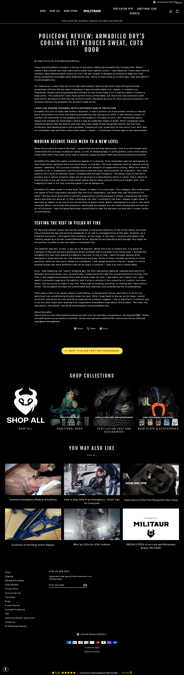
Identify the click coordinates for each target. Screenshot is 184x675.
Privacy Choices (12, 605)
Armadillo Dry (41, 161)
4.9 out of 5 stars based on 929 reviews (99, 672)
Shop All (55, 11)
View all (92, 455)
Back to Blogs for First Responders (93, 351)
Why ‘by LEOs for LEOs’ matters (92, 544)
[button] (6, 669)
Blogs (7, 601)
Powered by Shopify (92, 652)
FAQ (7, 614)
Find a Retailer (12, 584)
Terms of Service (13, 593)
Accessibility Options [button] (15, 609)
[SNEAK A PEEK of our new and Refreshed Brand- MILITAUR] (151, 524)
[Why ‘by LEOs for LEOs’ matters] (92, 524)
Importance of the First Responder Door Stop (151, 499)
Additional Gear (147, 8)
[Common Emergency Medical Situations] (33, 479)
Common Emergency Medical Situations (33, 499)
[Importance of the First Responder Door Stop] (151, 479)
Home (43, 11)
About (8, 572)
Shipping (9, 576)
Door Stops (71, 11)
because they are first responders (87, 192)
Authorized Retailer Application (20, 618)
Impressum (10, 597)
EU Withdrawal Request (16, 626)
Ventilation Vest (123, 8)
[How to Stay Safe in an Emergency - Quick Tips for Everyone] (92, 479)
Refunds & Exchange (14, 580)
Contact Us (10, 622)
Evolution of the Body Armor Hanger (33, 544)
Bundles (135, 13)
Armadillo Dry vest (44, 255)
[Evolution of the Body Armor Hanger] (33, 524)
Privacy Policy (11, 589)
